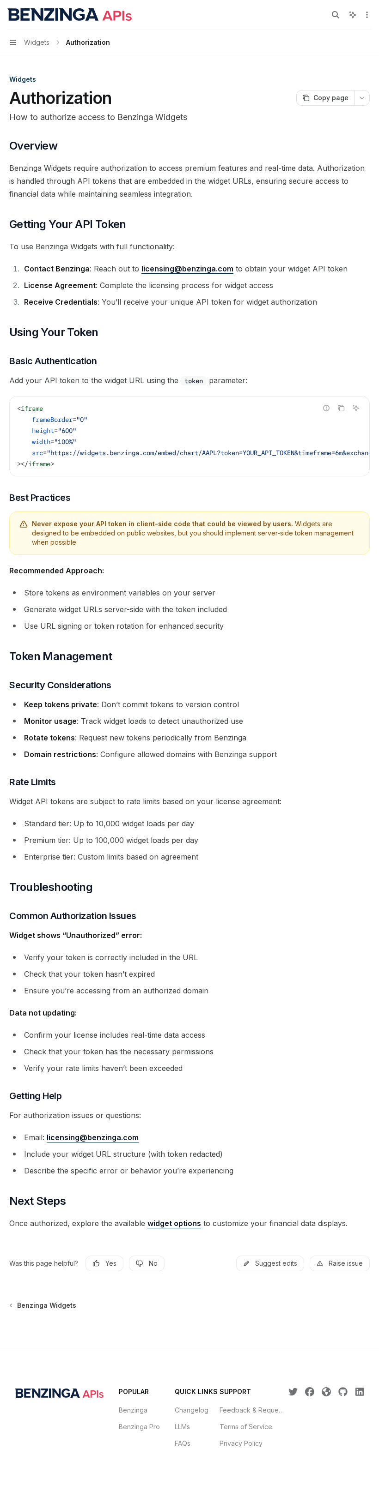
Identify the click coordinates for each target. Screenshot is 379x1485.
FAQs (182, 1443)
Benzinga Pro (139, 1427)
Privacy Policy (241, 1443)
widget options (174, 1223)
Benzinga (133, 1410)
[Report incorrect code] (326, 408)
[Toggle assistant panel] (352, 15)
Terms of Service (246, 1427)
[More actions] (367, 14)
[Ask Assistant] (356, 408)
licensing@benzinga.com (187, 268)
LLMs (182, 1427)
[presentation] (189, 436)
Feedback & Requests (253, 1410)
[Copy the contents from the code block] (341, 408)
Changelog (191, 1410)
